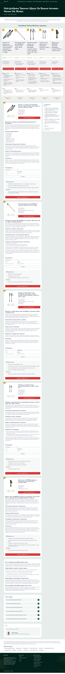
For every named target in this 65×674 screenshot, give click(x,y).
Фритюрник (14, 650)
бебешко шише (25, 648)
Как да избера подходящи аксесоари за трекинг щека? (16, 618)
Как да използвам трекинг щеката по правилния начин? (16, 615)
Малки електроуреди (37, 659)
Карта (20, 660)
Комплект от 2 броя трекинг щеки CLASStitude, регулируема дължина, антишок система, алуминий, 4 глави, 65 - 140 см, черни (52, 116)
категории (35, 666)
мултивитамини (41, 650)
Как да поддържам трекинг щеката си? (13, 603)
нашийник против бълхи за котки (49, 648)
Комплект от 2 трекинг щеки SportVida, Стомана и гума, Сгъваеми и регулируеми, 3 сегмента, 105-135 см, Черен (52, 109)
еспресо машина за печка (33, 648)
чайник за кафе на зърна (33, 650)
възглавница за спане (8, 650)
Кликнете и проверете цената (8, 68)
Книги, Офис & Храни (53, 1)
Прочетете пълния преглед (8, 98)
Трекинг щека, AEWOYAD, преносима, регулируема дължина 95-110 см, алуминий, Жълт (52, 122)
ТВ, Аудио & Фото (37, 660)
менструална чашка (19, 648)
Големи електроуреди (37, 657)
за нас (20, 659)
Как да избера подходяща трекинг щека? (13, 599)
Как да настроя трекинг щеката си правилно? (14, 611)
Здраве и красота (46, 1)
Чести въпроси (47, 129)
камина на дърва (26, 650)
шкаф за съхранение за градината (9, 648)
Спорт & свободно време (37, 1)
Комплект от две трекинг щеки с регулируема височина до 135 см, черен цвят (52, 120)
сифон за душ (20, 650)
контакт (20, 656)
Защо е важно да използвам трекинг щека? (14, 607)
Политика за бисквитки (23, 657)
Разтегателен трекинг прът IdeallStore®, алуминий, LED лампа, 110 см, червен (51, 112)
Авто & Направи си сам (22, 1)
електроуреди (29, 1)
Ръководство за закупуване (49, 128)
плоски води (41, 648)
